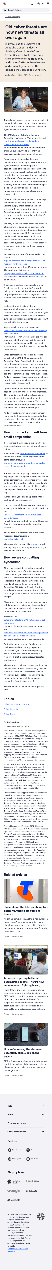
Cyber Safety (10, 714)
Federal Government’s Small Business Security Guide (22, 516)
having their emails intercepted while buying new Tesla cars (25, 332)
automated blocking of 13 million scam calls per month (25, 621)
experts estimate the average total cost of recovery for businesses (24, 262)
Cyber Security (11, 709)
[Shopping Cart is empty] (32, 3)
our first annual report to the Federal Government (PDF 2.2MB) (22, 143)
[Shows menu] (48, 3)
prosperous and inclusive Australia (17, 1249)
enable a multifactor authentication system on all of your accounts (25, 464)
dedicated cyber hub (13, 539)
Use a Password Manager (32, 453)
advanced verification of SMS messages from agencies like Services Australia (26, 634)
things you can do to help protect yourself (24, 273)
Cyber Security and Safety (16, 704)
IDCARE (35, 544)
